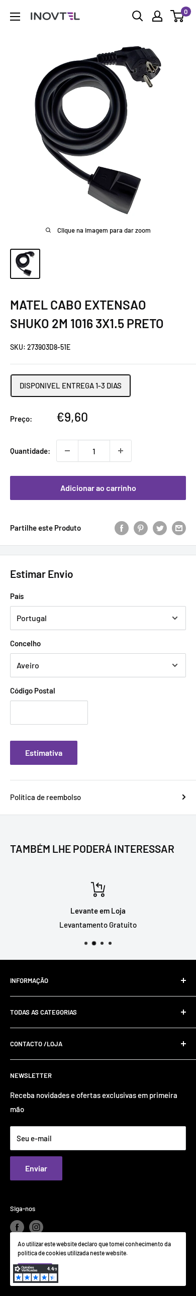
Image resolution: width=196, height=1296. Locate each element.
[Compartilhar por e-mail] (179, 527)
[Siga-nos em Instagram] (36, 1227)
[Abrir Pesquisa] (137, 16)
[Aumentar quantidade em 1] (120, 450)
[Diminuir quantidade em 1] (67, 450)
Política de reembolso (45, 797)
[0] (177, 16)
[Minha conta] (157, 16)
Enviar (36, 1168)
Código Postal (32, 690)
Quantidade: (30, 450)
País (17, 596)
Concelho (25, 643)
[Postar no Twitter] (160, 527)
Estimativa (43, 752)
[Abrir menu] (15, 17)
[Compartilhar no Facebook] (122, 527)
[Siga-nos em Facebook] (17, 1227)
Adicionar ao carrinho (98, 487)
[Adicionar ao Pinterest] (141, 527)
